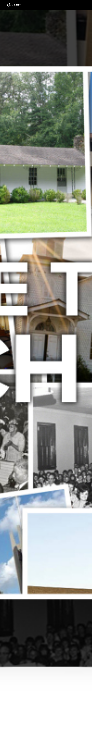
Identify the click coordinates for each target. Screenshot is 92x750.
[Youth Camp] (46, 380)
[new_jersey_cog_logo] (14, 3)
